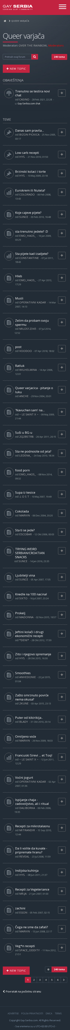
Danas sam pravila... (29, 130)
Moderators (56, 45)
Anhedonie (27, 677)
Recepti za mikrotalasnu (32, 826)
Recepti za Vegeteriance (32, 889)
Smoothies (23, 673)
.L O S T (24, 496)
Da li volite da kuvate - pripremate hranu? (31, 850)
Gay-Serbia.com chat (29, 103)
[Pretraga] (34, 57)
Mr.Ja (23, 893)
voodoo (25, 351)
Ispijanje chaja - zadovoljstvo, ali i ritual (32, 802)
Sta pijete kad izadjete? (31, 253)
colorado (27, 194)
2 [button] (34, 979)
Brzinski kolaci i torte (30, 171)
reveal (24, 856)
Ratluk (19, 365)
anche (24, 396)
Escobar (25, 534)
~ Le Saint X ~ (28, 414)
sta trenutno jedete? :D (31, 231)
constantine (29, 258)
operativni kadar (32, 302)
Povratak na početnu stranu (23, 991)
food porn (22, 470)
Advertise (13, 1013)
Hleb (18, 276)
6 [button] (57, 979)
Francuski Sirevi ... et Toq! (33, 755)
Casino (24, 99)
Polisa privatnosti (32, 1013)
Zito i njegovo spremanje (33, 654)
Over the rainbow (33, 45)
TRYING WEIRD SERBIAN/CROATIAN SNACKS (30, 553)
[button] (64, 980)
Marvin (24, 515)
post (18, 347)
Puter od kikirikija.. (29, 717)
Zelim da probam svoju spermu (32, 322)
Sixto (23, 598)
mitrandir (27, 830)
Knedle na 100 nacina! (31, 594)
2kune (24, 703)
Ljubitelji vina (25, 575)
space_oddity (29, 950)
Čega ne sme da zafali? (31, 927)
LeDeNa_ (25, 455)
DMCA (49, 1013)
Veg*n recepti (25, 946)
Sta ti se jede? (25, 530)
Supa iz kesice (25, 492)
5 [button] (51, 979)
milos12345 (27, 328)
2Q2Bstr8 (26, 436)
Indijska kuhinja (26, 870)
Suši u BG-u (23, 432)
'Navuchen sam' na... (30, 410)
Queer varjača (23, 36)
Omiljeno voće (25, 736)
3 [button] (40, 979)
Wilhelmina (28, 370)
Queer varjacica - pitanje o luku (34, 390)
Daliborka (27, 808)
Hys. (22, 157)
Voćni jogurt (24, 777)
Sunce (23, 217)
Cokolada (22, 511)
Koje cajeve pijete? (28, 212)
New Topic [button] (17, 68)
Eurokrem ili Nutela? (30, 190)
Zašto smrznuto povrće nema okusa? (32, 697)
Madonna (26, 617)
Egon (23, 912)
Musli (19, 298)
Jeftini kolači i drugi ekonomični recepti (29, 634)
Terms (58, 1013)
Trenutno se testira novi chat (32, 93)
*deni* (24, 640)
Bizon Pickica (29, 134)
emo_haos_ (27, 235)
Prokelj (20, 613)
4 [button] (45, 979)
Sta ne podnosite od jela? (33, 451)
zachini (20, 908)
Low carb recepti (27, 152)
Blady (23, 721)
